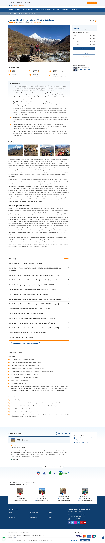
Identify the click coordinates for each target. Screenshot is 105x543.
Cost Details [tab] (27, 2)
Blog (10, 512)
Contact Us (74, 9)
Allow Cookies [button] (85, 540)
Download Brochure (32, 343)
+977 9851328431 (85, 69)
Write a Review (52, 515)
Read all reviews (36, 22)
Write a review (62, 433)
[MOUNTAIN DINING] (62, 150)
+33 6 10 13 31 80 (64, 498)
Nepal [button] (10, 9)
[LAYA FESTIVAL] (47, 150)
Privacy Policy (75, 540)
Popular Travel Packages (43, 9)
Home (9, 13)
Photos (50, 512)
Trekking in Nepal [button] (27, 9)
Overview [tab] (12, 2)
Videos (11, 515)
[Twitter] (72, 522)
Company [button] (64, 9)
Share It (92, 21)
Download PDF (84, 57)
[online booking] (86, 536)
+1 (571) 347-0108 (85, 498)
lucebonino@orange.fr (64, 500)
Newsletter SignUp (24, 532)
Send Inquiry (92, 2)
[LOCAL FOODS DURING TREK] (31, 150)
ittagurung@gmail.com (21, 500)
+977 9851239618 (21, 498)
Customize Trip (17, 343)
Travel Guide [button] (55, 9)
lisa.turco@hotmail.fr (42, 500)
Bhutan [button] (17, 9)
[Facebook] (69, 522)
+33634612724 (42, 498)
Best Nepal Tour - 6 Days (82, 442)
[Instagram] (75, 522)
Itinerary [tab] (19, 2)
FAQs (50, 517)
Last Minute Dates (33, 512)
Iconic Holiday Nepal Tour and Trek (23, 535)
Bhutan (14, 13)
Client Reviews (32, 515)
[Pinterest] (81, 522)
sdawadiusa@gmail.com (85, 500)
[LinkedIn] (78, 522)
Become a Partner (13, 532)
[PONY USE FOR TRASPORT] (15, 150)
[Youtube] (84, 522)
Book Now (84, 48)
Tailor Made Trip (33, 517)
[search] (92, 10)
